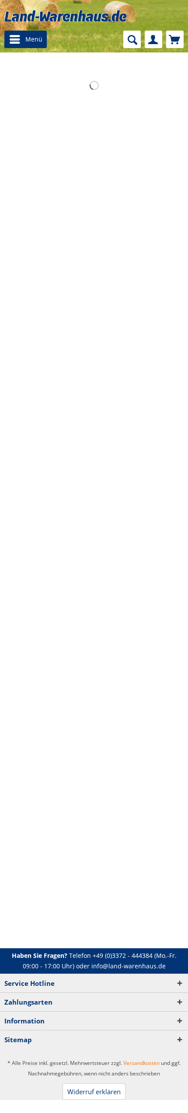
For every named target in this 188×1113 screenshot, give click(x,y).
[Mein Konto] (153, 39)
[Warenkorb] (175, 39)
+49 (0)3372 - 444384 (123, 955)
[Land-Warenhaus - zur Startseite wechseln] (65, 16)
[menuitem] (25, 39)
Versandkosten (141, 1063)
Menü (33, 39)
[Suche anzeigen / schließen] (132, 39)
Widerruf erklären (94, 1091)
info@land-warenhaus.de (128, 966)
